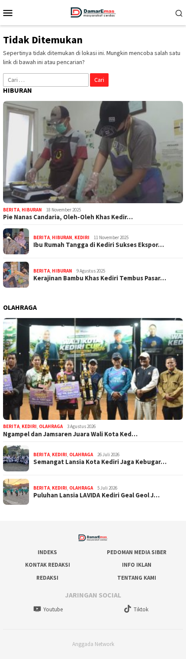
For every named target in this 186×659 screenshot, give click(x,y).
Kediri (82, 237)
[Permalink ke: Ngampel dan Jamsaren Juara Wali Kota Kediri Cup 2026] (93, 369)
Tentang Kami (136, 577)
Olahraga (51, 426)
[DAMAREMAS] (93, 12)
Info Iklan (136, 564)
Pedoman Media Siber (137, 552)
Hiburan (32, 210)
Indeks (47, 552)
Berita (11, 210)
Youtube (53, 609)
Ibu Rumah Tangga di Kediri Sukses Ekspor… (98, 245)
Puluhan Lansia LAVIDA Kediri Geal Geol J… (96, 495)
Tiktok (141, 609)
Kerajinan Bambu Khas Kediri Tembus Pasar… (99, 278)
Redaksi (47, 577)
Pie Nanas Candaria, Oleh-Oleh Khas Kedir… (68, 217)
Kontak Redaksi (47, 564)
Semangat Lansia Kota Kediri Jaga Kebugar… (100, 462)
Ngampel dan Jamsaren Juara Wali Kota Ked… (70, 434)
